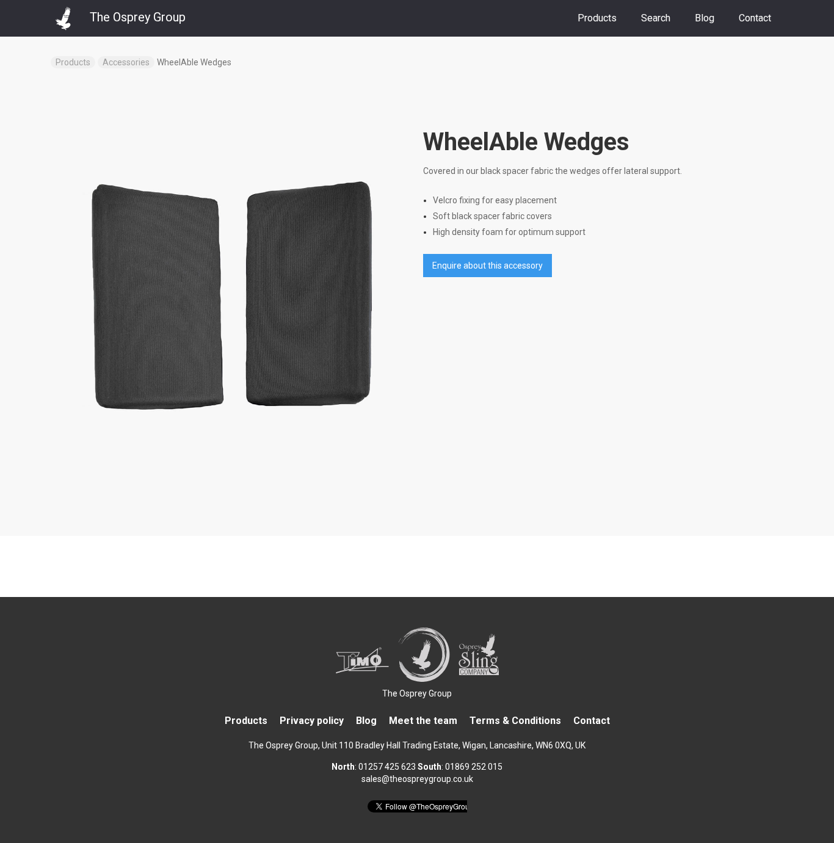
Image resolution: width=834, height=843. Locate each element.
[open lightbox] (231, 295)
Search (655, 18)
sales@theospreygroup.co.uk (417, 779)
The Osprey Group (417, 693)
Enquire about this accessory (487, 265)
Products (597, 18)
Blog (704, 18)
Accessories (126, 62)
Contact (755, 18)
